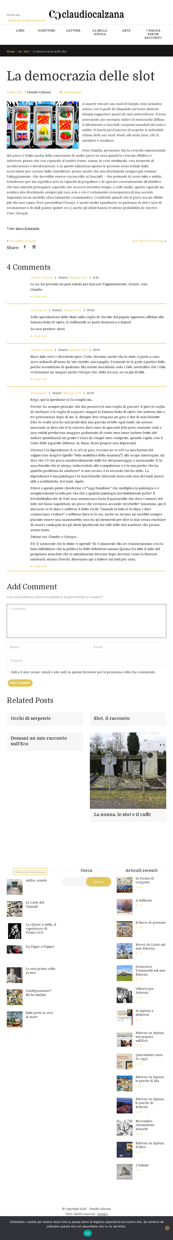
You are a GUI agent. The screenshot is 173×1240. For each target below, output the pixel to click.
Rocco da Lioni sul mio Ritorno (150, 946)
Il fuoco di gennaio (151, 922)
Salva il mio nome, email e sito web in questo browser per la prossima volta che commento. (83, 672)
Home (11, 51)
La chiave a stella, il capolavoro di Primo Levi (41, 928)
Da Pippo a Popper (40, 946)
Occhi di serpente (31, 718)
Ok (88, 1233)
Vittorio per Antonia (145, 991)
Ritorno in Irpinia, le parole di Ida (150, 1079)
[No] (167, 1228)
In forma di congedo (145, 880)
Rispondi (40, 296)
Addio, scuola (36, 880)
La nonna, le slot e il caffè (122, 814)
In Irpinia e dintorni (144, 1013)
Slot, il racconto (112, 718)
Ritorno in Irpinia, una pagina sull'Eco (150, 1037)
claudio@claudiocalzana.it (26, 20)
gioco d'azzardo (27, 228)
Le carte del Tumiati (35, 904)
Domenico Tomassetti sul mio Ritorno (151, 970)
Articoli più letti (30, 871)
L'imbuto (142, 1165)
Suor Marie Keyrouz (148, 241)
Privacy (103, 1214)
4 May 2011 (14, 92)
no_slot (23, 51)
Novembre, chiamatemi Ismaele (145, 1125)
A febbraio (144, 900)
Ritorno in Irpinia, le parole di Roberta (150, 1103)
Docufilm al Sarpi (22, 241)
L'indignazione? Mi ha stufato (39, 993)
